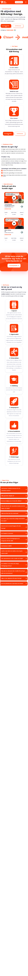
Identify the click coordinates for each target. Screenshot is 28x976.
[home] (4, 2)
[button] (25, 2)
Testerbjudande (19, 2)
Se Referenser (18, 25)
